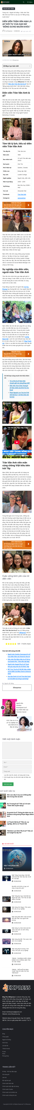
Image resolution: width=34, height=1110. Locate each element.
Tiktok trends (6, 1048)
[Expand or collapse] (30, 66)
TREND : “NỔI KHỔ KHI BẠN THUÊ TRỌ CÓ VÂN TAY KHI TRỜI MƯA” (20, 971)
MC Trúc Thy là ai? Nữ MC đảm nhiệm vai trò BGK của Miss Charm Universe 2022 (19, 671)
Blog (3, 1033)
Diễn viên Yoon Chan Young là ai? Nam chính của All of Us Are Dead (19, 388)
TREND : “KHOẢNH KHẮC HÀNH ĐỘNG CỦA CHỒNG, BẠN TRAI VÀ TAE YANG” (21, 960)
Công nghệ (5, 1036)
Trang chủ (5, 12)
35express (9, 31)
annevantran (22, 198)
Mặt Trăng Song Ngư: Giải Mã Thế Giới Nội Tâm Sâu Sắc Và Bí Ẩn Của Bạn (21, 876)
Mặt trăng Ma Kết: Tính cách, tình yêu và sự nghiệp (22, 940)
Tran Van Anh (22, 194)
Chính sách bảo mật (7, 1083)
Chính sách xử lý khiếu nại (9, 1092)
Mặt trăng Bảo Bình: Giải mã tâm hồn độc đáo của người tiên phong (21, 918)
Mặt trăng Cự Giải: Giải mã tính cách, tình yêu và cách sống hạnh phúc (21, 929)
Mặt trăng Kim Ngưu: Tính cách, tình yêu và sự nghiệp (21, 908)
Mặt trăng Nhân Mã (11, 866)
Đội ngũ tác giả (6, 1080)
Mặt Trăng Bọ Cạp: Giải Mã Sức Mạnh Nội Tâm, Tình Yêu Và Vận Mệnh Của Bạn (21, 897)
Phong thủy (5, 1056)
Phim (3, 1053)
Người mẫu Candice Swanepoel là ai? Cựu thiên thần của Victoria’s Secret (22, 707)
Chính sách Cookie (7, 1089)
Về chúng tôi (5, 1074)
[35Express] (5, 2)
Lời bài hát (5, 1045)
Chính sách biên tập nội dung (10, 1086)
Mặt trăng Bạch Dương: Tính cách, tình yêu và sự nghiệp (20, 949)
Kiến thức (5, 1042)
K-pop (4, 1051)
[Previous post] (2, 707)
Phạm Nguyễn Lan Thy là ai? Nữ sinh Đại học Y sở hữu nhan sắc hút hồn (19, 395)
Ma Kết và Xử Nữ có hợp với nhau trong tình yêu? (20, 887)
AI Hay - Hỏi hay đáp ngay (9, 1071)
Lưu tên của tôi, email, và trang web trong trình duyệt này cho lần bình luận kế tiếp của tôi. (17, 777)
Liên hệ (4, 1077)
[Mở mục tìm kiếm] (23, 2)
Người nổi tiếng (8, 8)
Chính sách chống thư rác (9, 1095)
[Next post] (31, 724)
